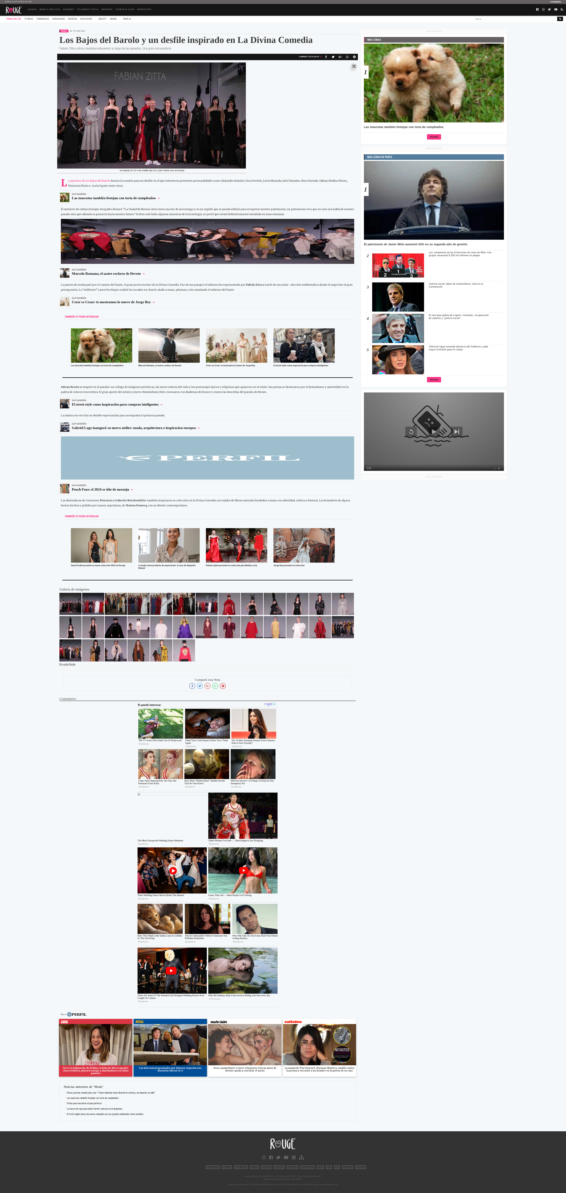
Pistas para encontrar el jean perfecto (84, 1103)
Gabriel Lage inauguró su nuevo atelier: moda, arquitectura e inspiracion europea (134, 428)
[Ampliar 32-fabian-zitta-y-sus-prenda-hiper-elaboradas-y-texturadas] (297, 604)
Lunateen (347, 1167)
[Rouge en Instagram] (264, 1157)
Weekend (279, 1167)
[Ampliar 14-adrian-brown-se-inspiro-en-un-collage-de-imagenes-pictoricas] (297, 627)
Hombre (266, 1167)
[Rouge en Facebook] (271, 1157)
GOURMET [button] (68, 9)
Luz (329, 1167)
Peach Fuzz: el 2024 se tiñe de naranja (100, 489)
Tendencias (42, 19)
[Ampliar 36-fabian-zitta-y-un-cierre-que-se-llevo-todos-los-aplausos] (70, 604)
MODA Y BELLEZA (50, 9)
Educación (86, 19)
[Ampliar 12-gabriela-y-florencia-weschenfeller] (343, 627)
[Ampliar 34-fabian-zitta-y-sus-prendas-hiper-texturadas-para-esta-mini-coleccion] (252, 604)
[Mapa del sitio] (301, 1157)
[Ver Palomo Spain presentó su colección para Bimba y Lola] (236, 530)
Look (320, 1167)
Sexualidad (58, 19)
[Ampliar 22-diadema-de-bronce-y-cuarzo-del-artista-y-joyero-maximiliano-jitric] (161, 627)
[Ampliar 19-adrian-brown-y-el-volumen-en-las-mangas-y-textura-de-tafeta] (229, 627)
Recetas (72, 19)
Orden (113, 19)
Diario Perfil (212, 1167)
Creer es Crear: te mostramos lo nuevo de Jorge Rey (112, 302)
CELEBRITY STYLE (88, 9)
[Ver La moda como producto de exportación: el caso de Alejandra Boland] (169, 530)
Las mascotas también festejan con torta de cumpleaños (114, 198)
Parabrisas (292, 1167)
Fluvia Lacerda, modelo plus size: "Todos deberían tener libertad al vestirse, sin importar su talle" (111, 1092)
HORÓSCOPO (144, 9)
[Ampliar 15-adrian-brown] (275, 627)
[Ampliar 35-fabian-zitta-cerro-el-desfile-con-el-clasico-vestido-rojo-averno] (229, 604)
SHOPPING (107, 9)
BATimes (361, 1167)
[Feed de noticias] (294, 1157)
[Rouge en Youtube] (286, 1157)
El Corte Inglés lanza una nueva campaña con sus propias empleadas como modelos (105, 1114)
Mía (337, 1167)
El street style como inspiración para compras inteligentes (300, 365)
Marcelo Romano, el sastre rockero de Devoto (107, 273)
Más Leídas (374, 39)
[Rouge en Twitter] (278, 1157)
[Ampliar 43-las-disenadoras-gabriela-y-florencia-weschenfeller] (116, 604)
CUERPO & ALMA (125, 9)
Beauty (103, 19)
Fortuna (254, 1167)
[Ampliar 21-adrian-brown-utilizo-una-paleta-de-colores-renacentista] (184, 627)
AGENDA (32, 9)
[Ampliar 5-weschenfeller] (116, 650)
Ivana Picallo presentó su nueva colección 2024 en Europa (98, 565)
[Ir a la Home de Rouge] (283, 1144)
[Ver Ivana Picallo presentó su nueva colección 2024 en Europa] (101, 530)
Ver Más (434, 137)
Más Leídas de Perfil (380, 157)
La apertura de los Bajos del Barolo (89, 180)
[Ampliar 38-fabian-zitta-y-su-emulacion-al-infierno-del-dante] (184, 604)
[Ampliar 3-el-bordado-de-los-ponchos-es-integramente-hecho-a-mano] (161, 650)
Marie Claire (240, 1167)
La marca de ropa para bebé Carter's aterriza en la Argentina (94, 1108)
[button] (354, 66)
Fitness (29, 19)
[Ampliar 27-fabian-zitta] (343, 604)
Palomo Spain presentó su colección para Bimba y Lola (231, 565)
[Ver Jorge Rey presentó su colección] (304, 530)
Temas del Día (13, 19)
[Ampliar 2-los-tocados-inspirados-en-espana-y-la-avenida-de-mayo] (184, 650)
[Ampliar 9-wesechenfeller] (93, 650)
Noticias (227, 1167)
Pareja (127, 19)
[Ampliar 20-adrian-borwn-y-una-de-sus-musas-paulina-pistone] (207, 627)
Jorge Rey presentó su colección (289, 565)
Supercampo (307, 1167)
